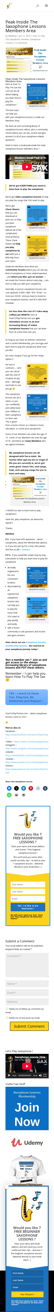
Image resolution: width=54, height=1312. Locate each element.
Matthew (12, 35)
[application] (27, 1066)
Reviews (25, 39)
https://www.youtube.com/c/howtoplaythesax (26, 762)
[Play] (9, 1075)
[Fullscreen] (44, 1075)
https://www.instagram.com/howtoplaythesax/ (27, 748)
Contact (26, 549)
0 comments (21, 42)
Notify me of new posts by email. (24, 1017)
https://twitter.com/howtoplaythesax (31, 741)
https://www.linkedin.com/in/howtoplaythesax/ (27, 755)
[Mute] (40, 1075)
